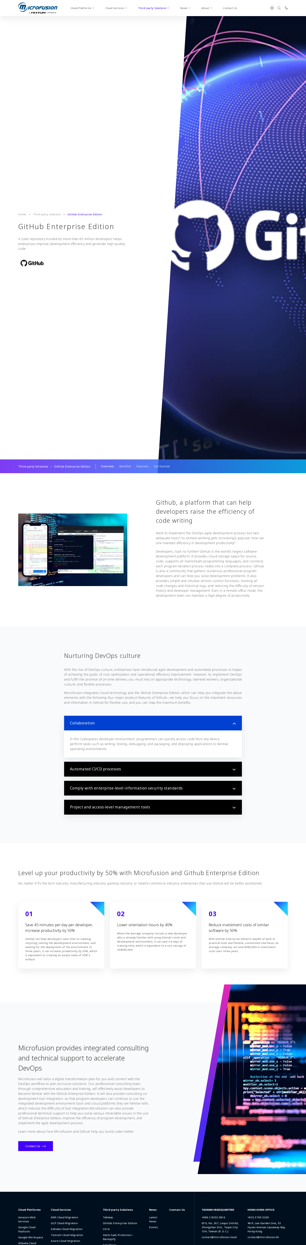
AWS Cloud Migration (64, 1217)
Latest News (153, 1219)
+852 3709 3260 (258, 1217)
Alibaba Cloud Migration (66, 1229)
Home (22, 214)
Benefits (125, 466)
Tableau (108, 1217)
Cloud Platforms (81, 8)
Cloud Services (114, 8)
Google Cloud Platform (27, 1229)
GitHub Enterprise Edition (120, 1223)
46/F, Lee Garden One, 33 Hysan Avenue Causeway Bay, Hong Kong (267, 1227)
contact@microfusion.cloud (219, 1237)
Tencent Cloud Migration (67, 1235)
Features (142, 466)
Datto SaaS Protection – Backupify (118, 1237)
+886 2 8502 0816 (213, 1217)
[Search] (279, 8)
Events (153, 1227)
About (205, 8)
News (183, 8)
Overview (107, 466)
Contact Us (230, 8)
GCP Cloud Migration (64, 1223)
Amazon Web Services (27, 1219)
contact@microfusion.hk (263, 1237)
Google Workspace (30, 1237)
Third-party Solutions (152, 8)
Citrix (106, 1229)
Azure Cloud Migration (65, 1241)
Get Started (162, 466)
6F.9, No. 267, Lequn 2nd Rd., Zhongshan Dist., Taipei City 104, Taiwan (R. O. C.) (220, 1227)
